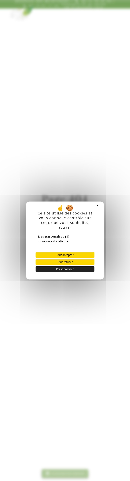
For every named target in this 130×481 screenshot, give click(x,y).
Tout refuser (65, 262)
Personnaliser (65, 269)
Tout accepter (65, 255)
